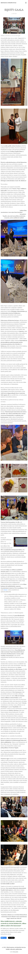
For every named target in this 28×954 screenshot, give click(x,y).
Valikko (25, 2)
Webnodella (15, 951)
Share (4, 937)
